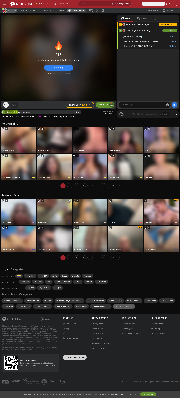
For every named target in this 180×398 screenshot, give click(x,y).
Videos (35, 10)
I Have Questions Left (75, 357)
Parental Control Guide (101, 343)
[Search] (113, 4)
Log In (172, 4)
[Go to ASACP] (16, 381)
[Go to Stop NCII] (58, 382)
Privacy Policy (98, 324)
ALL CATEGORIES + (124, 306)
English (48, 319)
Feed (61, 10)
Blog (67, 329)
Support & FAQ (157, 324)
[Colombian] (19, 276)
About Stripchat (72, 324)
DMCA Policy (97, 334)
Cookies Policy (98, 338)
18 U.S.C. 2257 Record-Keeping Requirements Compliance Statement (150, 382)
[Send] (174, 105)
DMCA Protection (158, 334)
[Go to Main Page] (21, 4)
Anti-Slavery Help (99, 348)
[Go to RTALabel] (6, 382)
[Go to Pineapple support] (44, 382)
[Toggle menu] (4, 4)
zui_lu (4, 269)
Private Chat (167, 24)
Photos (50, 10)
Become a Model (128, 324)
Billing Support (157, 329)
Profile (23, 10)
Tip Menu (168, 30)
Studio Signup (127, 329)
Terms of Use (97, 329)
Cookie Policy (117, 394)
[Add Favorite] (6, 105)
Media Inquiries (72, 338)
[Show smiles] (167, 105)
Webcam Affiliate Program (132, 334)
